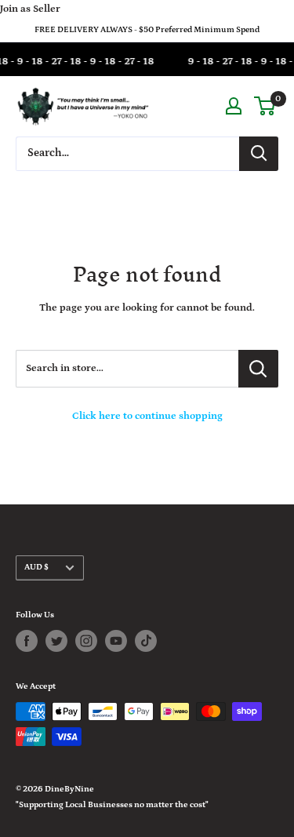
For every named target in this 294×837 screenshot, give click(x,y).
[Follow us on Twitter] (56, 641)
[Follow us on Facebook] (27, 641)
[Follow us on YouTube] (116, 641)
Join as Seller (30, 9)
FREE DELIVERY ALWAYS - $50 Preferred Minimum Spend (147, 30)
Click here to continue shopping (147, 416)
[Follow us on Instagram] (86, 641)
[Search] (258, 153)
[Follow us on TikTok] (146, 641)
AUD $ (36, 567)
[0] (265, 105)
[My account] (233, 106)
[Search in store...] (258, 369)
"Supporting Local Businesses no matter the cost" (112, 805)
